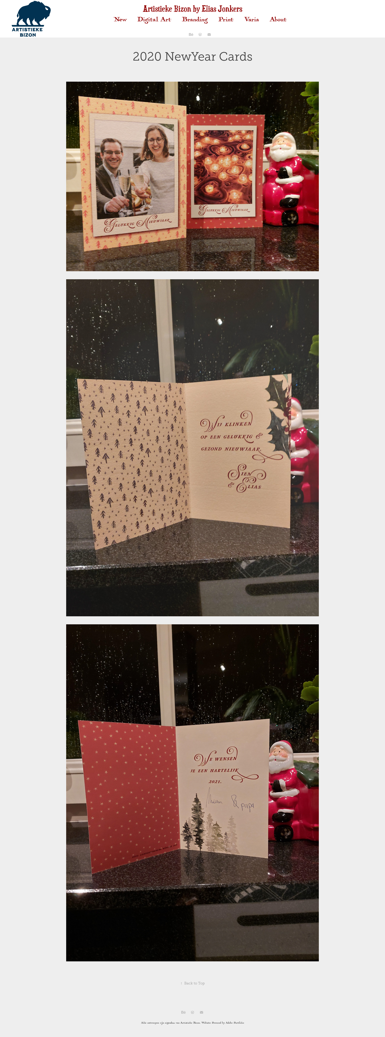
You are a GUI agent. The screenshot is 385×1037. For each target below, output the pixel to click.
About (278, 20)
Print (226, 20)
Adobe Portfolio (235, 1023)
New (120, 20)
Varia (251, 20)
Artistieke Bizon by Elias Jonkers (192, 8)
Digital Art (154, 20)
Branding (195, 20)
